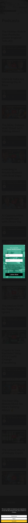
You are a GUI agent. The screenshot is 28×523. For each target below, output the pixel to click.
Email (6, 253)
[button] (24, 245)
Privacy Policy (19, 270)
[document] (14, 261)
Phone (7, 258)
